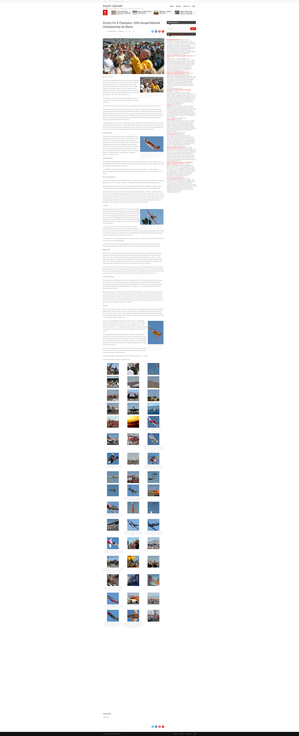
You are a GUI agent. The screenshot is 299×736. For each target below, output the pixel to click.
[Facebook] (156, 31)
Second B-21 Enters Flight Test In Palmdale (179, 90)
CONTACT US (116, 1)
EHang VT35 (170, 104)
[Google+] (159, 31)
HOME (122, 1)
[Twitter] (152, 31)
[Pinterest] (163, 31)
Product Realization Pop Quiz (175, 178)
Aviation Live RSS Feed (176, 34)
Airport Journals (112, 6)
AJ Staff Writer (112, 31)
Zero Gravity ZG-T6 (172, 134)
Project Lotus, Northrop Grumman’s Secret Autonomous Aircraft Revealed (178, 72)
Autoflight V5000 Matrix (173, 39)
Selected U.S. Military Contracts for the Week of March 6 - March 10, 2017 (180, 163)
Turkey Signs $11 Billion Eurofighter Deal (178, 56)
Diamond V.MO (171, 119)
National (121, 31)
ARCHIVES (110, 1)
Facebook (182, 1)
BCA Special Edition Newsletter (175, 147)
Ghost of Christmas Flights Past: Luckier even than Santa (124, 13)
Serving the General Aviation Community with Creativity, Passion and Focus (123, 8)
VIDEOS (105, 1)
